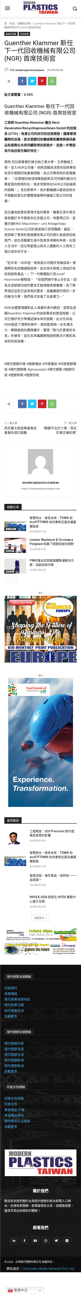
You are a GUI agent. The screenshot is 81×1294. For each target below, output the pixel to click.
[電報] (67, 1240)
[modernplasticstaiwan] (7, 70)
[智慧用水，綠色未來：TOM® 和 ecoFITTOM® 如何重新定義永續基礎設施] (15, 523)
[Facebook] (22, 81)
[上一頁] (7, 580)
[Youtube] (35, 1240)
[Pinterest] (42, 81)
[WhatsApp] (52, 81)
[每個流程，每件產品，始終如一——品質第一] (15, 881)
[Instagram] (46, 1240)
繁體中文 (20, 1290)
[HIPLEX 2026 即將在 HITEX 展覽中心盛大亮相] (15, 902)
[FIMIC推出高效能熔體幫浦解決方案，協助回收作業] (15, 566)
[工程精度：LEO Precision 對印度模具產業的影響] (15, 836)
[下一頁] (14, 580)
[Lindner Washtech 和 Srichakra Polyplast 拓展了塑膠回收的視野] (15, 545)
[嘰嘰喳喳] (32, 81)
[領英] (14, 1240)
